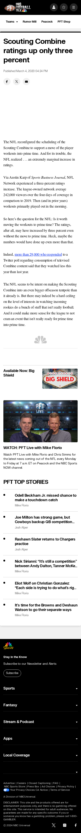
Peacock (47, 21)
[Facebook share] (7, 81)
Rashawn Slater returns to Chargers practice (45, 541)
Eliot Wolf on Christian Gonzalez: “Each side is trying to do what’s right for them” (46, 585)
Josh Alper (21, 527)
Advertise (9, 783)
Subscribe (12, 673)
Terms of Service (60, 790)
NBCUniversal (27, 796)
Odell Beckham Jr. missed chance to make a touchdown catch (46, 497)
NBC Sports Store (14, 786)
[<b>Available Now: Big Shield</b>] (60, 378)
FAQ (55, 783)
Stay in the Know (15, 657)
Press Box (33, 786)
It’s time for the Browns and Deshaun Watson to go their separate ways (46, 607)
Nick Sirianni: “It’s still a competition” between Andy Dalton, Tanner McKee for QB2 (46, 563)
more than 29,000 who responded (38, 254)
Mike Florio (22, 505)
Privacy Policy (66, 786)
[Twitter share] (16, 81)
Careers (21, 783)
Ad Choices (48, 786)
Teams (10, 21)
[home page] (17, 7)
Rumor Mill (29, 21)
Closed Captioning (40, 783)
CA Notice (42, 790)
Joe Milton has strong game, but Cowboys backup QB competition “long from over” (43, 519)
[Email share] (26, 81)
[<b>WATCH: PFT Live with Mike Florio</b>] (40, 421)
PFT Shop (64, 21)
